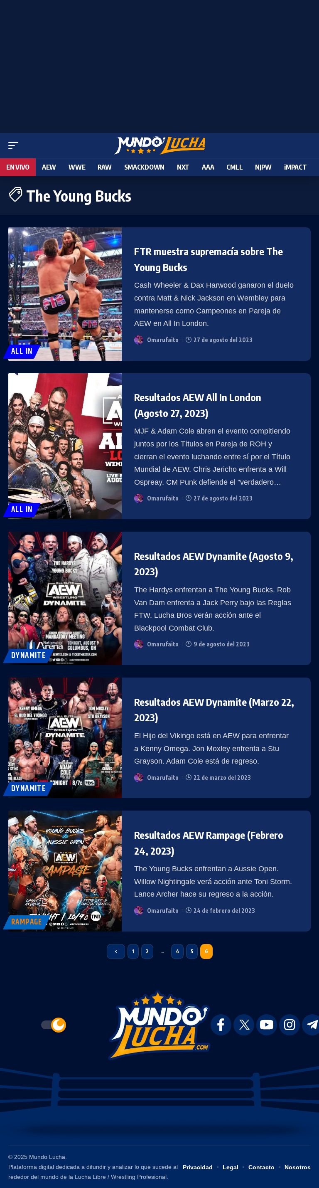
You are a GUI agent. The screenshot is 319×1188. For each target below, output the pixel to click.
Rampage (26, 922)
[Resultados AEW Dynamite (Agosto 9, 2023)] (65, 598)
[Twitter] (243, 1024)
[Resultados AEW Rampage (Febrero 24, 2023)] (65, 871)
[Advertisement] (159, 64)
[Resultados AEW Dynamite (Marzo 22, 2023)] (65, 738)
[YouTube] (266, 1024)
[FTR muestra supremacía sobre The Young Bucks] (65, 294)
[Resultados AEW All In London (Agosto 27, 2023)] (65, 446)
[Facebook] (221, 1024)
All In (21, 351)
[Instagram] (289, 1024)
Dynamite (28, 655)
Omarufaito (163, 339)
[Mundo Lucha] (159, 145)
